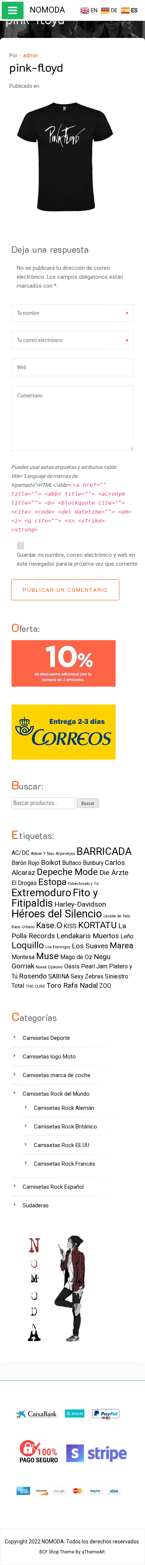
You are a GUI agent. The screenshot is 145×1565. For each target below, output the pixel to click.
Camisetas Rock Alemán (64, 1108)
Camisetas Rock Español (53, 1187)
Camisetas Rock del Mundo (56, 1093)
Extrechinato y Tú (83, 883)
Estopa (52, 881)
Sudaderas (36, 1205)
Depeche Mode (67, 871)
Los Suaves (90, 946)
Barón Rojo (25, 862)
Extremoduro (41, 893)
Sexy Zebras (87, 976)
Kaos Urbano (23, 926)
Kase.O (49, 925)
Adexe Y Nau (42, 853)
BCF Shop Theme (56, 1552)
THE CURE (35, 986)
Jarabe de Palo (116, 916)
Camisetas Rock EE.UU (61, 1145)
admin (30, 55)
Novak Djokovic (49, 967)
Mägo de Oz (76, 957)
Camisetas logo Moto (49, 1056)
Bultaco (71, 862)
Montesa (23, 957)
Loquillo (28, 945)
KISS (70, 926)
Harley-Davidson (80, 904)
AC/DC (20, 852)
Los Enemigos (57, 947)
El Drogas (24, 883)
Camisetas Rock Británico (65, 1126)
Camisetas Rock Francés (64, 1163)
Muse (47, 956)
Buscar (87, 803)
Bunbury (93, 862)
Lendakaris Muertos (88, 936)
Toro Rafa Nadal (72, 985)
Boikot (51, 862)
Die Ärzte (113, 872)
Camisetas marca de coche (56, 1075)
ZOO (105, 985)
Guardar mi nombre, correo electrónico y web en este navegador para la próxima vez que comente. (78, 559)
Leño (126, 936)
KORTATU (97, 925)
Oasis (72, 966)
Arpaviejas (65, 853)
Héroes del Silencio (57, 913)
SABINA (58, 976)
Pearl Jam (94, 966)
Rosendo (33, 976)
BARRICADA (104, 851)
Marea (121, 945)
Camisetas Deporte (46, 1038)
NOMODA (47, 10)
